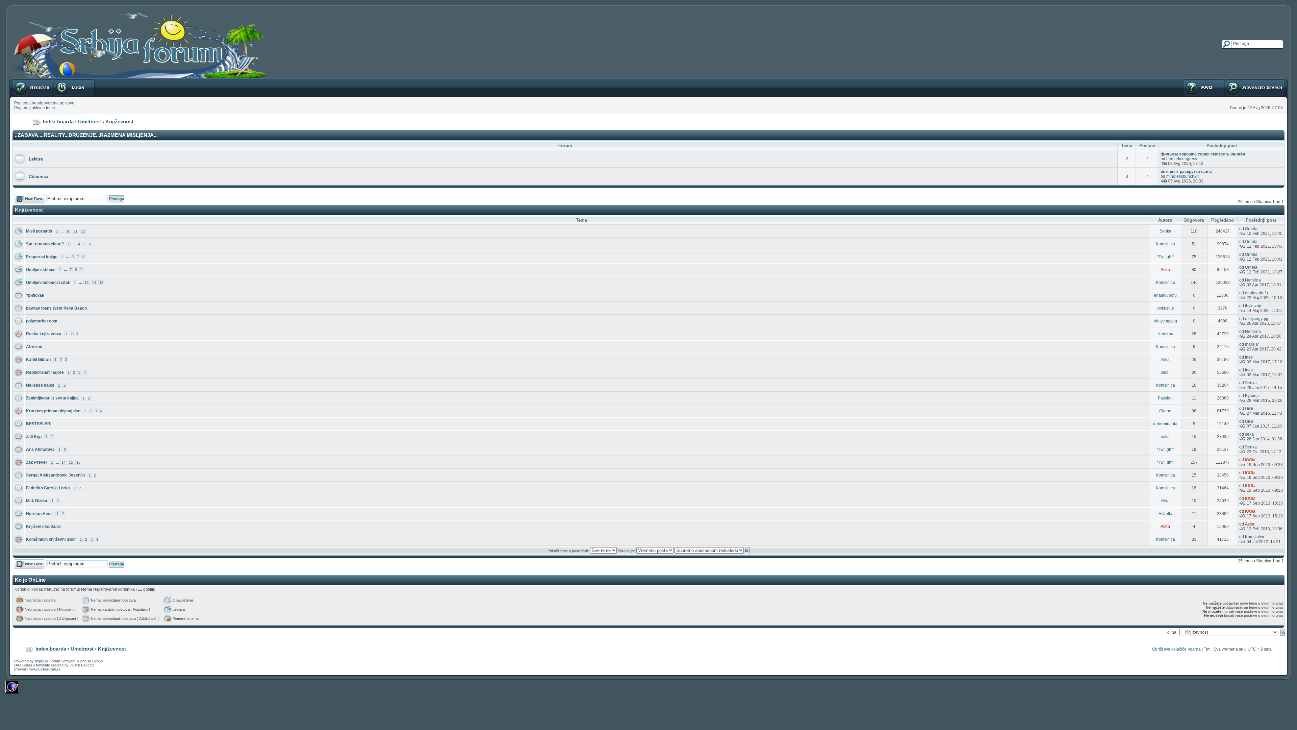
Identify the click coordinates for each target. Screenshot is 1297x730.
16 (78, 462)
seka (1165, 436)
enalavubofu (1165, 295)
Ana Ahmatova (40, 449)
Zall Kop (34, 436)
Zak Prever (36, 462)
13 (86, 283)
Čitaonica (38, 176)
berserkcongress (1181, 158)
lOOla (1250, 460)
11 (75, 231)
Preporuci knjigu (41, 256)
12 (83, 231)
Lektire (36, 159)
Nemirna (1253, 280)
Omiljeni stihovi (40, 269)
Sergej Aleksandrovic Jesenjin (55, 475)
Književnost (119, 121)
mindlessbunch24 (1182, 176)
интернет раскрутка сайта (1187, 171)
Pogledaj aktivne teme (34, 107)
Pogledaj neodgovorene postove (44, 103)
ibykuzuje (1165, 308)
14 (94, 283)
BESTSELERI (38, 423)
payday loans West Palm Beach (56, 308)
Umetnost (89, 121)
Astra (1165, 269)
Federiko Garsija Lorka (48, 488)
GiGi (1249, 408)
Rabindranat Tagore (45, 372)
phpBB (40, 661)
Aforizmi (34, 346)
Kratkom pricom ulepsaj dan (53, 411)
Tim (1207, 649)
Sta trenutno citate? (45, 244)
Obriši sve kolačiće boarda (1176, 649)
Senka (1165, 231)
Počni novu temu (29, 196)
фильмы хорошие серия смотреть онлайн (1203, 154)
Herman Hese (39, 513)
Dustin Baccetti (82, 665)
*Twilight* (1165, 256)
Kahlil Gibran (38, 359)
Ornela (1251, 228)
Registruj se (23, 80)
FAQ (1187, 80)
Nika (1165, 359)
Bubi (1165, 372)
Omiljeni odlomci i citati (48, 282)
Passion (1165, 398)
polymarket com (41, 321)
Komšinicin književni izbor (51, 539)
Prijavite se (64, 80)
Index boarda (58, 121)
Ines (1249, 357)
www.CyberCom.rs (44, 669)
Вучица (1252, 395)
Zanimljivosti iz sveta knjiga (52, 398)
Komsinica (1165, 244)
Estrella (1165, 513)
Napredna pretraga (1242, 80)
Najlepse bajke (40, 385)
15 (101, 283)
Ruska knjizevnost (43, 334)
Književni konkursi (43, 526)
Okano (1165, 411)
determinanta (1165, 423)
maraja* (1252, 344)
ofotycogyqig (1165, 321)
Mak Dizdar (37, 500)
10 (68, 231)
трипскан (35, 295)
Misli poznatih (39, 231)
